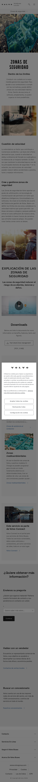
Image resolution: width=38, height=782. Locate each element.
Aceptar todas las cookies (19, 401)
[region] (19, 391)
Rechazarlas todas (18, 407)
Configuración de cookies (19, 413)
